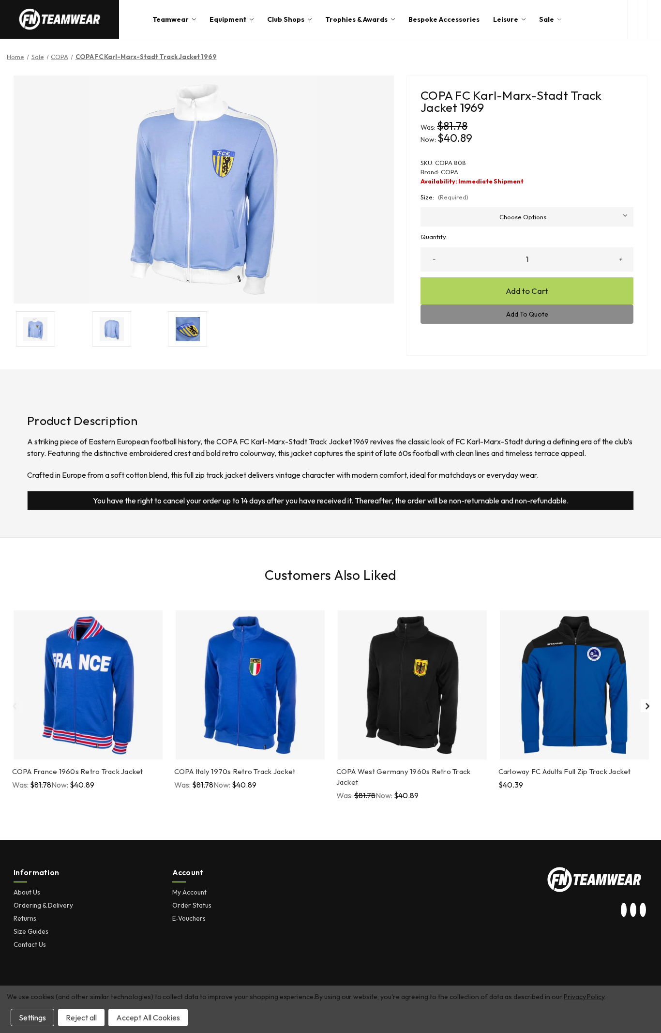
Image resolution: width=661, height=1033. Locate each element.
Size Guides (31, 931)
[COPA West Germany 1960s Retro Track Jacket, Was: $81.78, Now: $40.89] (412, 685)
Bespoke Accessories (444, 19)
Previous (14, 705)
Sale (546, 19)
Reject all (81, 1017)
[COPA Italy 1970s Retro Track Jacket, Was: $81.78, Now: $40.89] (250, 685)
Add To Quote (527, 314)
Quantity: (434, 237)
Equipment (228, 19)
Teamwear (170, 19)
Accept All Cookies (148, 1017)
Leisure (505, 19)
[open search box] (632, 19)
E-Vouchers (189, 918)
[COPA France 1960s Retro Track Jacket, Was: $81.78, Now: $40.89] (88, 685)
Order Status (191, 905)
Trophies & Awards (356, 19)
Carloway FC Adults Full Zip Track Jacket (564, 771)
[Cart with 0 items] (654, 19)
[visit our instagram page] (624, 910)
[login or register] (642, 19)
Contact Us (30, 944)
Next (647, 705)
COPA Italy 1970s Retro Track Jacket (235, 771)
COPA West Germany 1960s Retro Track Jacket (403, 777)
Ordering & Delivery (43, 905)
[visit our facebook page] (642, 910)
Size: (444, 197)
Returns (25, 918)
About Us (27, 892)
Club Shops (285, 19)
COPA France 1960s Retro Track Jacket (77, 771)
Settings (32, 1017)
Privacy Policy (584, 996)
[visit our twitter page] (633, 910)
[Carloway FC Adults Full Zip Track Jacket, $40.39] (574, 685)
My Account (189, 892)
